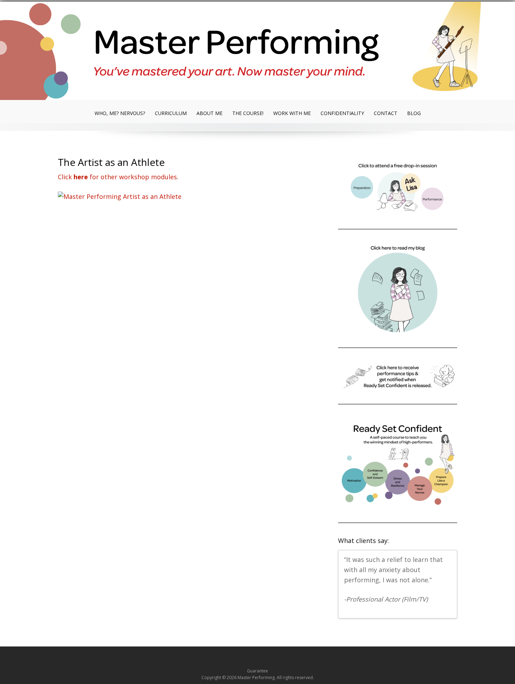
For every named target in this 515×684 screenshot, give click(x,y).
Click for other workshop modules (117, 177)
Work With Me (292, 113)
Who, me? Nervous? (120, 113)
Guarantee (257, 671)
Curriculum (171, 113)
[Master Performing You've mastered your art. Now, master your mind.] (257, 52)
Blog (414, 113)
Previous (442, 610)
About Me (209, 113)
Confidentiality (342, 113)
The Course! (247, 113)
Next (449, 610)
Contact (385, 113)
